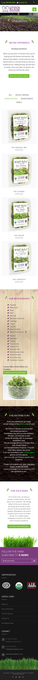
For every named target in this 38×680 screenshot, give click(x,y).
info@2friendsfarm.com (14, 649)
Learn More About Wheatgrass (19, 526)
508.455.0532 (10, 2)
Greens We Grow (7, 609)
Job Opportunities (7, 623)
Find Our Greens (7, 613)
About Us (5, 604)
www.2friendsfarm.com (14, 654)
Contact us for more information (15, 372)
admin (22, 674)
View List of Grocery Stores (19, 76)
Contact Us (23, 2)
